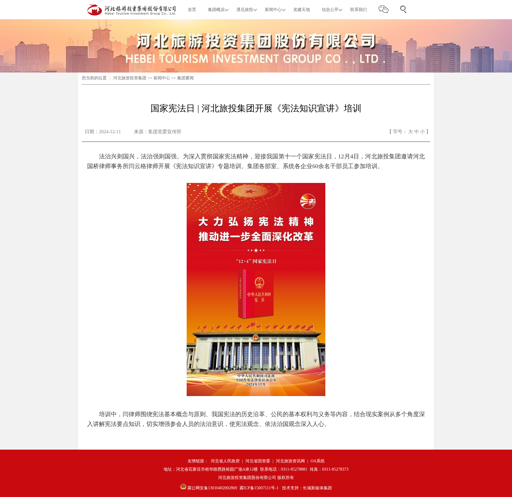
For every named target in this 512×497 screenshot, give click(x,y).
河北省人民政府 (225, 461)
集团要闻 (185, 78)
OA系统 (318, 461)
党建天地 (301, 9)
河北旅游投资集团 (129, 78)
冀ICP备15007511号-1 (259, 488)
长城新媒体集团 (317, 488)
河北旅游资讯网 (290, 461)
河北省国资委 (257, 461)
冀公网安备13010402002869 (211, 488)
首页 (192, 9)
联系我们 (358, 9)
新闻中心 (161, 78)
